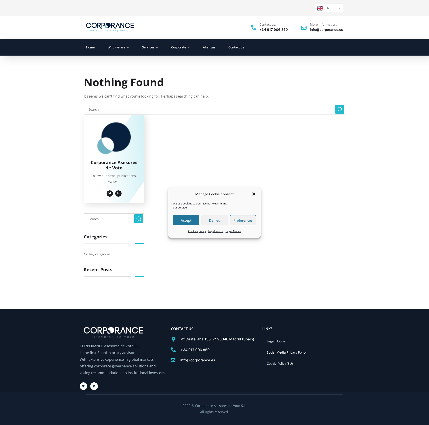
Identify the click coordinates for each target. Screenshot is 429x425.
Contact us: (267, 24)
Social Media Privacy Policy (287, 352)
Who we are (116, 47)
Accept (186, 220)
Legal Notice (215, 231)
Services (148, 47)
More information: (323, 24)
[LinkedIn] (94, 386)
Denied (214, 220)
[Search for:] (214, 109)
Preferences (242, 220)
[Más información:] (304, 27)
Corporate (178, 47)
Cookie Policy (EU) (280, 363)
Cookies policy (197, 231)
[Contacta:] (253, 27)
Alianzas (209, 47)
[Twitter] (83, 386)
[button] (254, 194)
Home (90, 47)
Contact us (236, 47)
